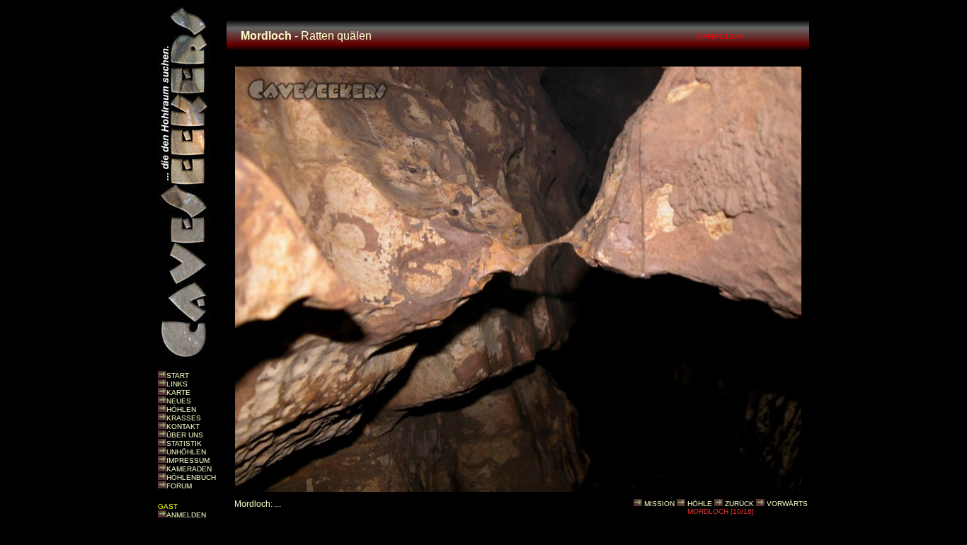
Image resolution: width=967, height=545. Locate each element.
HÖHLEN (181, 409)
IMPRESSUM (188, 460)
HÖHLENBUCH (191, 477)
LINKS (177, 384)
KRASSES (183, 418)
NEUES (178, 401)
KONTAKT (183, 426)
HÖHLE (699, 503)
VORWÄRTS (787, 503)
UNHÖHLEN (186, 452)
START (177, 375)
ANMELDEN (186, 515)
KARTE (178, 392)
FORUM (179, 486)
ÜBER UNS (184, 435)
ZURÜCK (739, 503)
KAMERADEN (189, 469)
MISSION (659, 503)
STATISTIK (184, 443)
